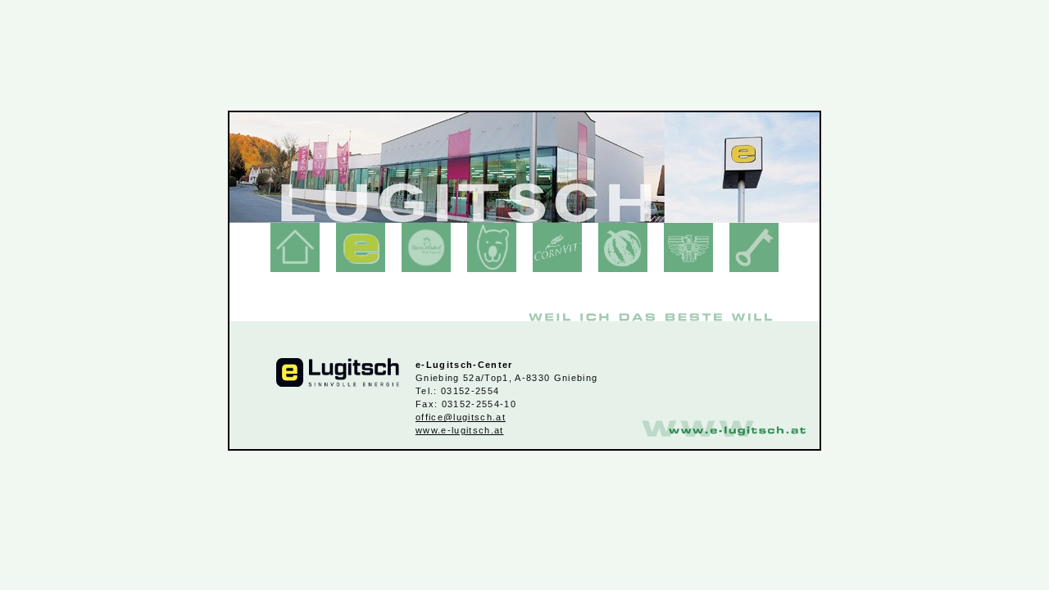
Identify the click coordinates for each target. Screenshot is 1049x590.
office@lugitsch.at (461, 417)
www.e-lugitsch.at (460, 430)
